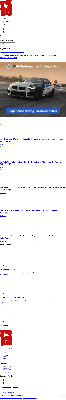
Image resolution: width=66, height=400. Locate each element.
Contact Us (6, 368)
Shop (4, 24)
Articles (5, 20)
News (4, 18)
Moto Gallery (6, 391)
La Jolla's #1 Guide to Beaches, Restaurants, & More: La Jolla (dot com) (18, 398)
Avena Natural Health (8, 392)
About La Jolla (7, 366)
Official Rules (6, 372)
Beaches (5, 22)
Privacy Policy (7, 369)
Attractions (6, 21)
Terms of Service (7, 371)
